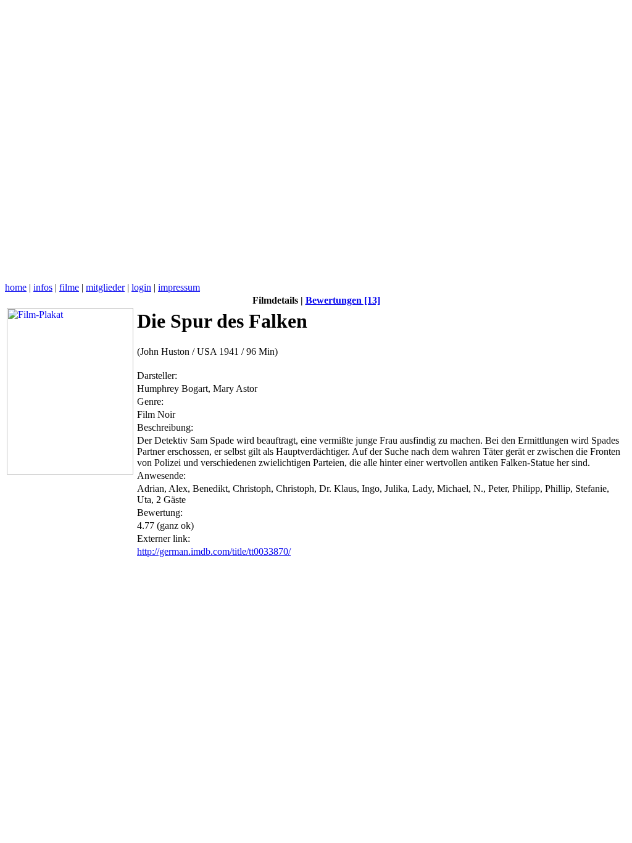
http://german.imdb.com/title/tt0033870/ (214, 551)
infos (42, 287)
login (141, 287)
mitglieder (105, 287)
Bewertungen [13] (343, 300)
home (16, 287)
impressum (179, 287)
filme (69, 287)
